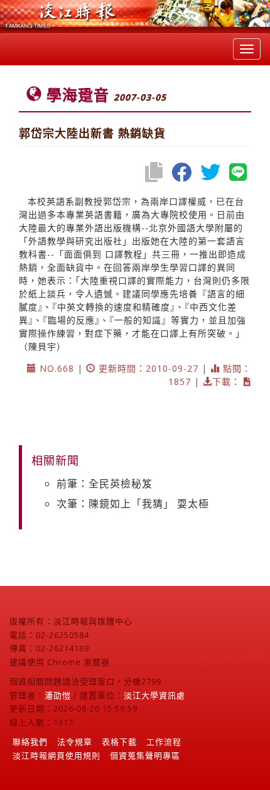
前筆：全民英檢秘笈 (105, 483)
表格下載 (119, 741)
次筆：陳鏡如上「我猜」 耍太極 (133, 504)
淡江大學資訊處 (154, 695)
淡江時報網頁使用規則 (56, 755)
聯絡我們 (30, 741)
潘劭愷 (58, 695)
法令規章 (74, 741)
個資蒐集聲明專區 (145, 755)
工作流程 (163, 741)
